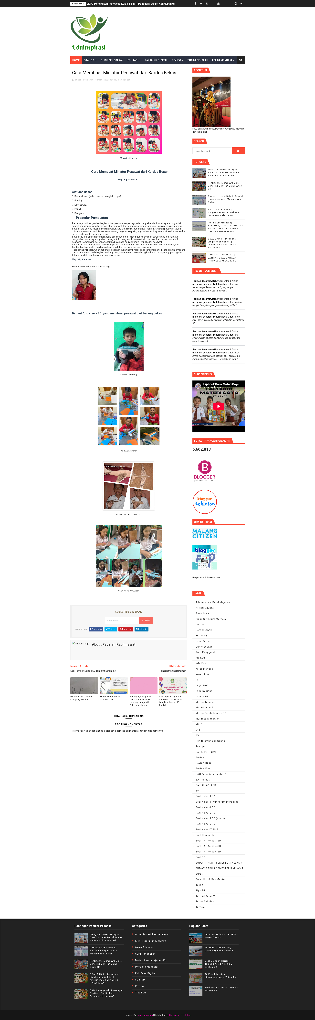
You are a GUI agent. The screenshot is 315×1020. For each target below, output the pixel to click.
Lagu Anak (202, 685)
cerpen (200, 624)
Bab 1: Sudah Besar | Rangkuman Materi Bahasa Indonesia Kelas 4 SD (223, 212)
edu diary (118, 80)
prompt (200, 746)
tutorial (201, 907)
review (200, 757)
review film (203, 768)
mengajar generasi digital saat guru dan (212, 284)
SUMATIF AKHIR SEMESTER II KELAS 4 (219, 868)
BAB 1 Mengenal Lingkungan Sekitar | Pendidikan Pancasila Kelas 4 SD (107, 993)
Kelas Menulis (222, 60)
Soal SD (89, 60)
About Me (78, 68)
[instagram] (235, 3)
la (197, 680)
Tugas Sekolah (197, 60)
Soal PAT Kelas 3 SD (208, 840)
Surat (199, 873)
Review (176, 60)
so (197, 790)
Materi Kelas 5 (205, 707)
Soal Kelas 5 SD (205, 813)
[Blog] (212, 3)
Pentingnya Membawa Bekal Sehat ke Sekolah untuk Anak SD (225, 186)
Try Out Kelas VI (206, 896)
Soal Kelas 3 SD (205, 796)
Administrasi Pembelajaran (213, 602)
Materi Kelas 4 (205, 702)
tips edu (201, 890)
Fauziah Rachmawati (203, 281)
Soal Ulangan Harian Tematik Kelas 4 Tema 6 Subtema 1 (218, 964)
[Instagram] (230, 3)
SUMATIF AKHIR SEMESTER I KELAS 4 (219, 862)
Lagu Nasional (204, 691)
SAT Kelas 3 (203, 779)
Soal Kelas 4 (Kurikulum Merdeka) (217, 801)
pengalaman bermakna (210, 741)
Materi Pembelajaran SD (211, 713)
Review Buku (204, 763)
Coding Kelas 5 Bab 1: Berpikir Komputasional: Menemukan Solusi (226, 199)
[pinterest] (207, 3)
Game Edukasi (204, 646)
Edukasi (132, 60)
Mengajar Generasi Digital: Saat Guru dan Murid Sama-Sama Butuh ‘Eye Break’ (224, 172)
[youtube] (218, 3)
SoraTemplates (145, 1015)
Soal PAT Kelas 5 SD (208, 851)
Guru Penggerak (112, 60)
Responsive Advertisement (206, 577)
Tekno (199, 885)
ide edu (126, 80)
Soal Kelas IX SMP (207, 829)
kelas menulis (204, 669)
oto (198, 730)
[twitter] (201, 3)
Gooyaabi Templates (179, 1015)
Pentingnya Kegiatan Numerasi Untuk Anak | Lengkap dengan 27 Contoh (171, 701)
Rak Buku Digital (156, 60)
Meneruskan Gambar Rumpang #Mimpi (81, 698)
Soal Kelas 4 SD (205, 807)
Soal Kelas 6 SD (205, 824)
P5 (197, 735)
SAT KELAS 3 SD (206, 785)
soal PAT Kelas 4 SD (208, 846)
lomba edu (203, 696)
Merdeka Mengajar (207, 718)
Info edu (201, 663)
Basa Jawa (203, 613)
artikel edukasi (205, 608)
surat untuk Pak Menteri (211, 879)
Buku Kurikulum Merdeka (211, 619)
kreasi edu (202, 674)
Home (76, 60)
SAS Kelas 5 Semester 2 (211, 774)
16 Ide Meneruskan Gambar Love (110, 698)
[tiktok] (224, 3)
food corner (203, 641)
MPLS (199, 724)
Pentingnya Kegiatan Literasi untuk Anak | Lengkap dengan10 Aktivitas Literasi (140, 701)
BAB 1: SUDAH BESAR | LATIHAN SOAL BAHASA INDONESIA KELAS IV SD (222, 257)
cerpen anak (204, 630)
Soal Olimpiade (205, 835)
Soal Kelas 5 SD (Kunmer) (212, 818)
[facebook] (195, 3)
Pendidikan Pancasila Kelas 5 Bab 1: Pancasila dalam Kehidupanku (127, 3)
